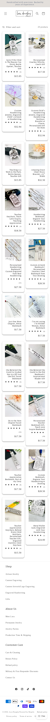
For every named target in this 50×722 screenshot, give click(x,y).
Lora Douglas (14, 712)
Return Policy (12, 659)
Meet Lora (10, 616)
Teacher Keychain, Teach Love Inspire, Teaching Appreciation (14, 218)
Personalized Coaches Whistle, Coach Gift (37, 62)
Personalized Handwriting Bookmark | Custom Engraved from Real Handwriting (13, 270)
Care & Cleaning (13, 653)
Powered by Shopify (26, 712)
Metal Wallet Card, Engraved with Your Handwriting (38, 529)
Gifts (8, 599)
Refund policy (12, 665)
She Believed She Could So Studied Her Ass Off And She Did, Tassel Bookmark (13, 374)
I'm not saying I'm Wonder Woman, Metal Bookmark (38, 325)
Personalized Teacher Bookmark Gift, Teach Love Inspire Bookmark (37, 425)
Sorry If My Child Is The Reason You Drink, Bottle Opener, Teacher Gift (13, 64)
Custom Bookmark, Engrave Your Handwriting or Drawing (38, 479)
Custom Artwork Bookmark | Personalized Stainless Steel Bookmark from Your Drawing (37, 270)
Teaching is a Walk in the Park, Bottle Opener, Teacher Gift (13, 173)
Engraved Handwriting (15, 593)
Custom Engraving (14, 580)
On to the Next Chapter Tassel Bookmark (14, 423)
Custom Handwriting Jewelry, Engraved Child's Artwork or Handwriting (13, 115)
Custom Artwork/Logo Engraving (20, 587)
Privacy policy (11, 716)
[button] (5, 13)
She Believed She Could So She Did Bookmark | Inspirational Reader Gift (37, 374)
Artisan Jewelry (12, 574)
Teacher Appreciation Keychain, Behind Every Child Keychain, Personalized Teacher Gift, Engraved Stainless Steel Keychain (13, 535)
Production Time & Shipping (18, 635)
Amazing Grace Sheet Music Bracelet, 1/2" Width (38, 173)
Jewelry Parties (12, 629)
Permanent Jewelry (14, 623)
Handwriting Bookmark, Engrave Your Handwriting (39, 217)
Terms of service (26, 716)
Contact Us (10, 678)
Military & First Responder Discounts (22, 671)
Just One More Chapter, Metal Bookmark (14, 324)
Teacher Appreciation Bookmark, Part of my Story (13, 478)
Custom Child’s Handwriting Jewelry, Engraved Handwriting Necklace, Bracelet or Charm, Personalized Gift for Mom (37, 119)
